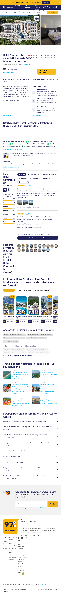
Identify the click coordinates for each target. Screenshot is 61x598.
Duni (9, 562)
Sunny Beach (12, 557)
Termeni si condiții (42, 589)
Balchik (10, 552)
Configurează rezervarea (43, 71)
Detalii (46, 2)
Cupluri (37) (46, 178)
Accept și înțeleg (30, 508)
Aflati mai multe (12, 81)
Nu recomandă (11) (50, 174)
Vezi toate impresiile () (37, 238)
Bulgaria (5, 541)
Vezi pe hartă (28, 64)
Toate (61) (22, 174)
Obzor (10, 555)
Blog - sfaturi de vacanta (37, 7)
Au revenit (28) (24, 182)
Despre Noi (21, 563)
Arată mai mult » (8, 115)
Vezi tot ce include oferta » (11, 167)
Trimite (52, 504)
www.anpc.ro (45, 584)
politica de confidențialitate (35, 508)
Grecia (5, 548)
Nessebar (11, 559)
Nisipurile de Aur (13, 545)
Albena (10, 543)
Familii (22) (35, 178)
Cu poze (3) (23, 178)
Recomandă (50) (34, 174)
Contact (20, 566)
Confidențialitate (53, 589)
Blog (19, 544)
